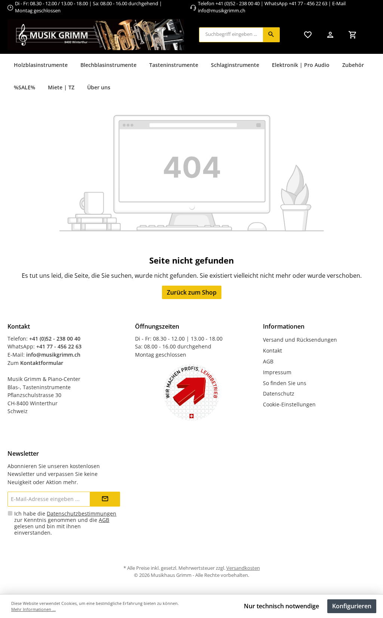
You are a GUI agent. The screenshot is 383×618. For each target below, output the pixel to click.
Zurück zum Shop (192, 292)
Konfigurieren (351, 606)
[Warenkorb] (352, 34)
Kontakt (272, 350)
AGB (268, 361)
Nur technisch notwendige (281, 606)
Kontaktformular (41, 362)
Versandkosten (243, 568)
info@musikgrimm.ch (221, 10)
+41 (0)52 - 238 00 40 (237, 3)
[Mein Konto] (330, 34)
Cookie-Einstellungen (289, 404)
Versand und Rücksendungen (300, 339)
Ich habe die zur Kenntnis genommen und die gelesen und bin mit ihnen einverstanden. (65, 523)
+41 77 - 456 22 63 (308, 3)
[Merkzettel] (307, 34)
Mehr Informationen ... (33, 609)
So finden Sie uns (284, 383)
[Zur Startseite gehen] (95, 34)
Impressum (277, 372)
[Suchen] (271, 34)
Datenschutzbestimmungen (81, 513)
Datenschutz (278, 393)
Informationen (283, 326)
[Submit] (105, 499)
